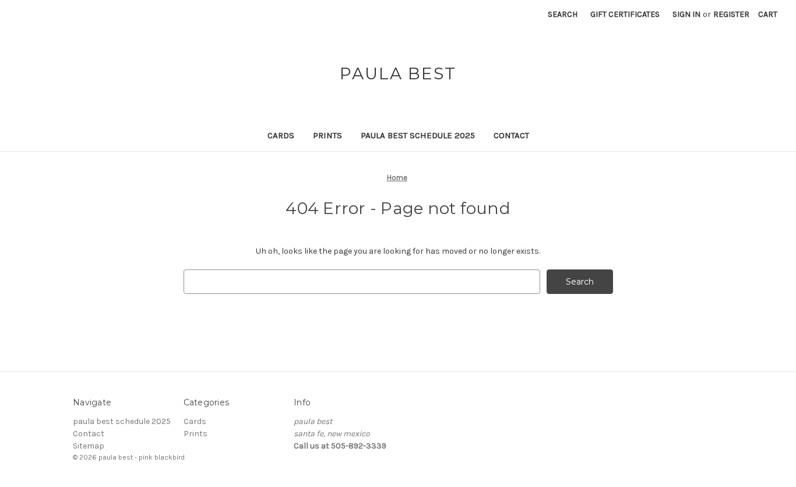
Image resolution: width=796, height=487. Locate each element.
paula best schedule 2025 (418, 135)
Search (562, 14)
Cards (280, 135)
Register (731, 14)
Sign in (686, 14)
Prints (327, 135)
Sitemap (88, 446)
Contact (511, 135)
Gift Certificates (625, 14)
